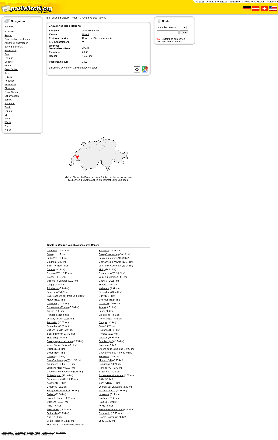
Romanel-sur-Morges (58, 307)
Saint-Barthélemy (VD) (58, 360)
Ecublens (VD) (106, 341)
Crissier (51, 356)
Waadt (8, 118)
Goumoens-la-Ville (56, 379)
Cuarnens (52, 250)
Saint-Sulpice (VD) (56, 334)
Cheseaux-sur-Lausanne (60, 371)
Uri (6, 115)
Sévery (50, 254)
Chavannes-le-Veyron (110, 262)
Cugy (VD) (104, 383)
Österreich (20, 432)
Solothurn (10, 103)
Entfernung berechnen (173, 39)
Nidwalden (10, 84)
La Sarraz (104, 303)
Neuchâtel (10, 80)
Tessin (8, 107)
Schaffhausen (12, 96)
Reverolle (104, 250)
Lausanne (104, 394)
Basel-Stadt (10, 50)
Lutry (101, 421)
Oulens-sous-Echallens (111, 349)
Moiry (102, 269)
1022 (85, 62)
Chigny (50, 284)
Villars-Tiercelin (55, 421)
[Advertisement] (98, 104)
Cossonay (52, 303)
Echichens (104, 299)
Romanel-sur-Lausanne (111, 375)
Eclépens (104, 330)
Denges (103, 322)
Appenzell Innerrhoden (16, 43)
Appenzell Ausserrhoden (17, 39)
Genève (9, 62)
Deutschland (7, 432)
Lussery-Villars (54, 318)
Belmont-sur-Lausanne (111, 409)
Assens (50, 383)
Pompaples (53, 315)
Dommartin (104, 413)
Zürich (8, 130)
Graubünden (11, 69)
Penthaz (103, 334)
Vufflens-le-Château (57, 281)
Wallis (8, 122)
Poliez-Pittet (53, 409)
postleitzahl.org (214, 1)
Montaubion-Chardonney (60, 424)
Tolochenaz (53, 288)
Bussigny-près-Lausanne (60, 341)
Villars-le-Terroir (107, 390)
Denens (51, 269)
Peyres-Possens (107, 417)
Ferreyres (52, 292)
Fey (101, 405)
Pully (49, 405)
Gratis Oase (47, 435)
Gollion (50, 311)
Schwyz (8, 99)
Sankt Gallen (11, 92)
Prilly (101, 379)
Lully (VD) (52, 258)
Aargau (8, 35)
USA (38, 432)
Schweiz (30, 432)
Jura (7, 73)
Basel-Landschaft (14, 46)
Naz (49, 417)
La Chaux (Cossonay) (110, 265)
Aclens (102, 307)
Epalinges (104, 398)
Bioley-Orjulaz (54, 375)
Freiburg (9, 58)
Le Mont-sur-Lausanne (110, 386)
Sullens (51, 349)
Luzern (8, 77)
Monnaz (103, 284)
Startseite (9, 26)
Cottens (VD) (53, 273)
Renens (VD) (105, 368)
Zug (7, 126)
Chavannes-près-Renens (93, 17)
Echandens (53, 326)
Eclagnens (104, 364)
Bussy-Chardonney (109, 254)
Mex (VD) (52, 337)
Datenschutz (48, 432)
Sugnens (51, 402)
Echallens (52, 386)
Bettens (51, 352)
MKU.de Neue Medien (253, 1)
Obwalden (10, 88)
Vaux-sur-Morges (107, 277)
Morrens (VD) (106, 360)
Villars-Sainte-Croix (57, 345)
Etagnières (104, 371)
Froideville (52, 413)
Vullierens (104, 288)
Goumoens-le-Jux (56, 364)
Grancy (50, 277)
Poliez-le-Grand (55, 398)
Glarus (8, 65)
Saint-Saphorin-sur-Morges (61, 296)
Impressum (272, 1)
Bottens (51, 394)
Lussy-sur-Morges (108, 258)
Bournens (104, 345)
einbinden (122, 180)
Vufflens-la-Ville (55, 330)
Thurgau (9, 111)
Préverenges (105, 318)
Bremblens (104, 315)
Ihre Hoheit (35, 435)
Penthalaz (52, 322)
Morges (51, 299)
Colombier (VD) (107, 273)
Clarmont (51, 262)
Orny (101, 326)
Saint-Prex (52, 265)
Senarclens (105, 292)
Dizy (101, 296)
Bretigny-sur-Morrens (58, 390)
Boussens (104, 356)
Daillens (103, 337)
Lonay (102, 311)
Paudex (103, 402)
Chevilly (103, 281)
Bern (7, 54)
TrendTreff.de (21, 435)
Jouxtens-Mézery (55, 368)
